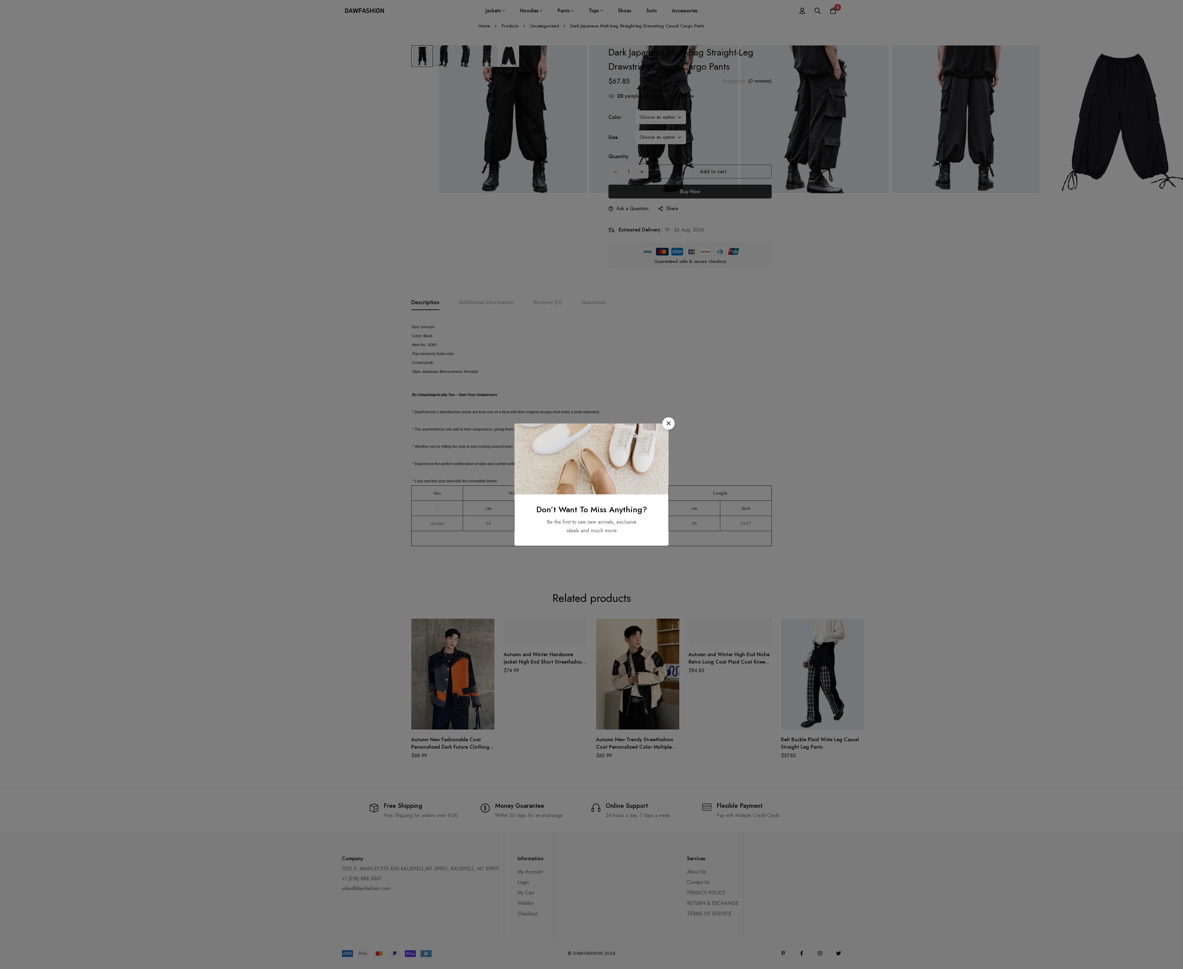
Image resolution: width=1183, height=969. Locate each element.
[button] (668, 423)
